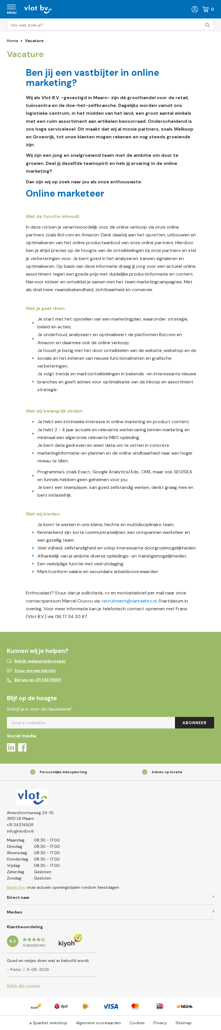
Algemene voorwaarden (98, 1022)
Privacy (160, 1022)
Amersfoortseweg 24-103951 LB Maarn (30, 815)
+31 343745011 (20, 824)
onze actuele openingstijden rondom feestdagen (63, 887)
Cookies (137, 1022)
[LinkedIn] (11, 748)
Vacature (34, 40)
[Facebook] (22, 748)
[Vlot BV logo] (38, 9)
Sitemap (184, 1022)
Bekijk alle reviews (23, 985)
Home (12, 40)
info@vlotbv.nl (20, 831)
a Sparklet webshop (48, 1022)
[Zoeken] (209, 25)
